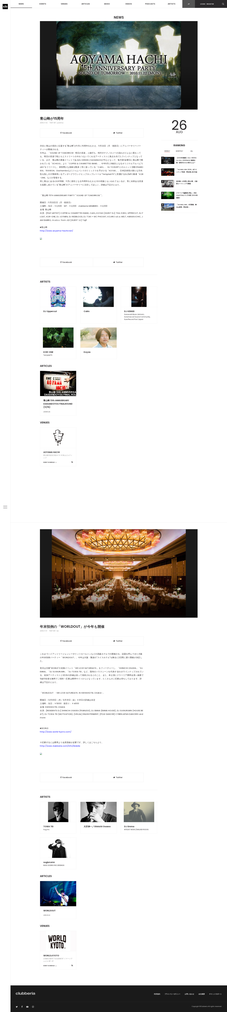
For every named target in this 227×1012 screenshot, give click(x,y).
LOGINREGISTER (207, 4)
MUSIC (107, 4)
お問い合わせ (189, 994)
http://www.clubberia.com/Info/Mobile (60, 746)
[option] (167, 151)
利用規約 (157, 994)
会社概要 (201, 994)
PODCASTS (150, 4)
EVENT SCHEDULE (49, 462)
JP (189, 4)
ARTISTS (171, 4)
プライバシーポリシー (172, 994)
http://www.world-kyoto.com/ (55, 731)
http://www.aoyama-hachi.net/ (56, 230)
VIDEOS (128, 4)
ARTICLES (85, 4)
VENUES (64, 4)
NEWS (21, 4)
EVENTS (42, 4)
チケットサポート (215, 994)
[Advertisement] (119, 500)
